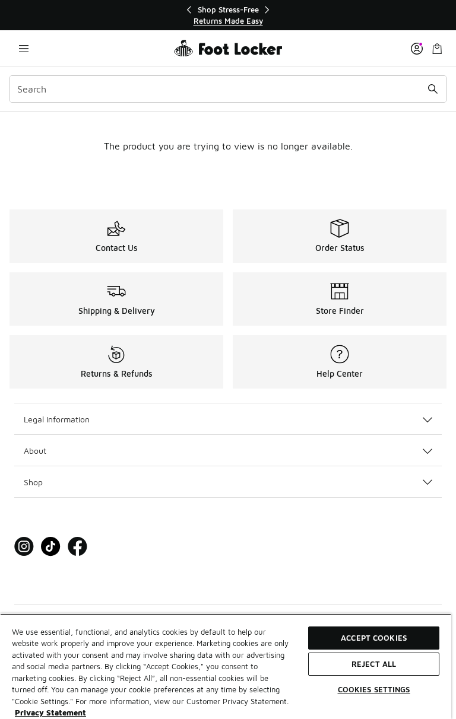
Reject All (374, 664)
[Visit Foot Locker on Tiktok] (51, 546)
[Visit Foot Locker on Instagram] (24, 546)
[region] (228, 15)
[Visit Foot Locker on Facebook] (77, 546)
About (35, 451)
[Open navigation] (23, 48)
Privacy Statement (50, 712)
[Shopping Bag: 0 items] (437, 48)
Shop (33, 482)
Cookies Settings (374, 689)
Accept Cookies (374, 637)
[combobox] (228, 89)
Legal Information (57, 419)
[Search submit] (433, 89)
